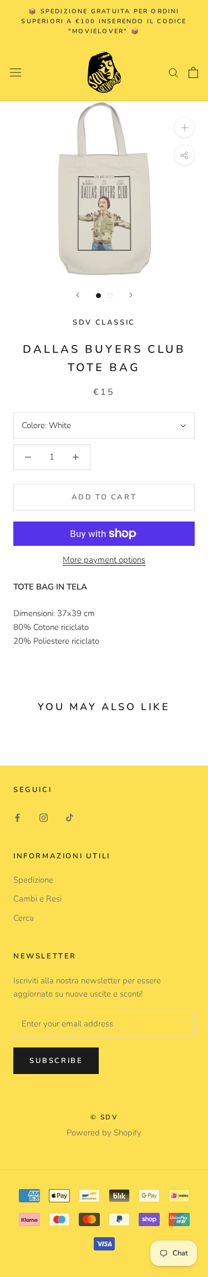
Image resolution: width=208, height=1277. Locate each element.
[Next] (131, 295)
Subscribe (56, 1061)
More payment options (104, 559)
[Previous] (77, 295)
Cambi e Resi (37, 898)
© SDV (104, 1117)
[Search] (174, 72)
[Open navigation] (15, 72)
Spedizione (33, 879)
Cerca (23, 918)
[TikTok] (69, 818)
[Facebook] (17, 818)
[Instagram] (43, 818)
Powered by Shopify (104, 1132)
